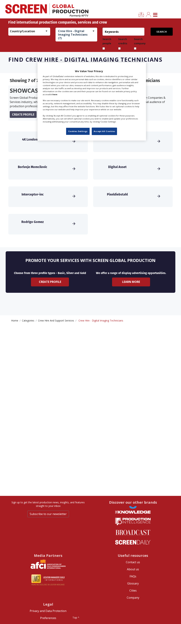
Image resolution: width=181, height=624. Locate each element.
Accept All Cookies (104, 131)
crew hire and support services (56, 320)
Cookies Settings (77, 131)
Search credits (122, 41)
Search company (140, 41)
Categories (28, 320)
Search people (107, 41)
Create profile (23, 114)
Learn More (131, 282)
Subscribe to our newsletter (48, 514)
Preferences (48, 618)
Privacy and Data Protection (48, 611)
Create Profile (50, 282)
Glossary (133, 583)
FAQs (133, 576)
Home (14, 320)
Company (133, 598)
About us (133, 569)
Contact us (133, 562)
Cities (133, 590)
